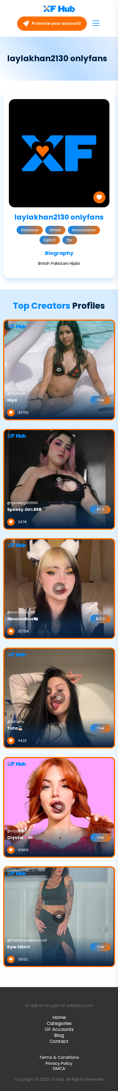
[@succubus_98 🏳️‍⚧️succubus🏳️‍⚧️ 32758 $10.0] (59, 588)
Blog (59, 1035)
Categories (59, 1023)
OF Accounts (59, 1029)
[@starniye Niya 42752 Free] (59, 369)
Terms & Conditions (59, 1057)
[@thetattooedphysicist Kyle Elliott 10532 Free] (59, 916)
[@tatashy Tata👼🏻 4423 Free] (59, 698)
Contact (59, 1041)
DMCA (59, 1069)
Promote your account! (56, 23)
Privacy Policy (59, 1063)
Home (59, 1017)
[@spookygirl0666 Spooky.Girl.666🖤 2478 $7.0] (59, 479)
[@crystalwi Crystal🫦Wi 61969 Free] (59, 807)
